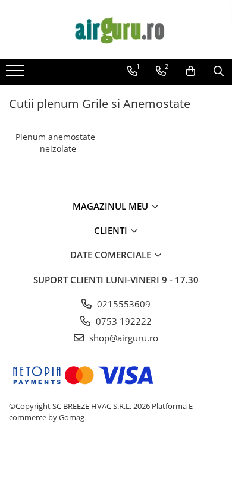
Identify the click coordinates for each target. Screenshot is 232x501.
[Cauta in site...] (218, 71)
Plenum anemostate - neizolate (58, 142)
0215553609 (123, 304)
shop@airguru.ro (122, 338)
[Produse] (16, 74)
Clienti (112, 230)
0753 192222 (122, 321)
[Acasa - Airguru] (116, 29)
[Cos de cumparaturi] (190, 71)
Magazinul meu (112, 206)
